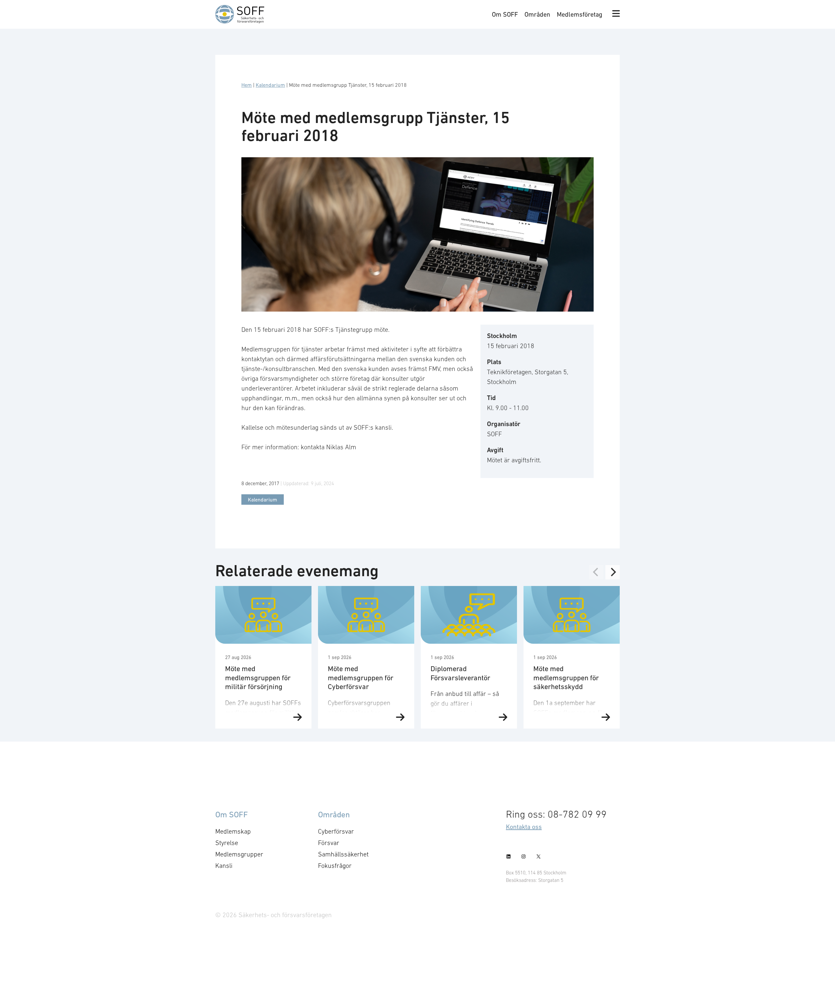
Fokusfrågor (335, 865)
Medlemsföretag (579, 14)
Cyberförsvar (336, 831)
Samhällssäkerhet (343, 854)
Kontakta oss (524, 826)
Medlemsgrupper (239, 854)
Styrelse (226, 842)
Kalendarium (270, 85)
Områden (537, 14)
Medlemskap (233, 831)
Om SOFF (505, 14)
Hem (246, 85)
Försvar (328, 842)
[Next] (612, 572)
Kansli (224, 865)
